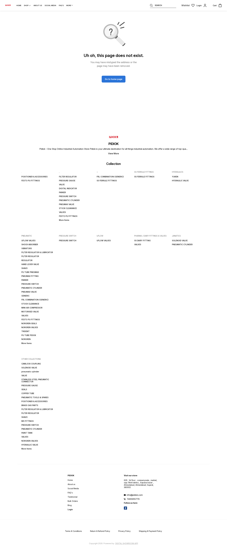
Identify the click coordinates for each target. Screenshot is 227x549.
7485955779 (133, 499)
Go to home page (113, 79)
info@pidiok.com (135, 495)
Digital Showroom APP (126, 543)
